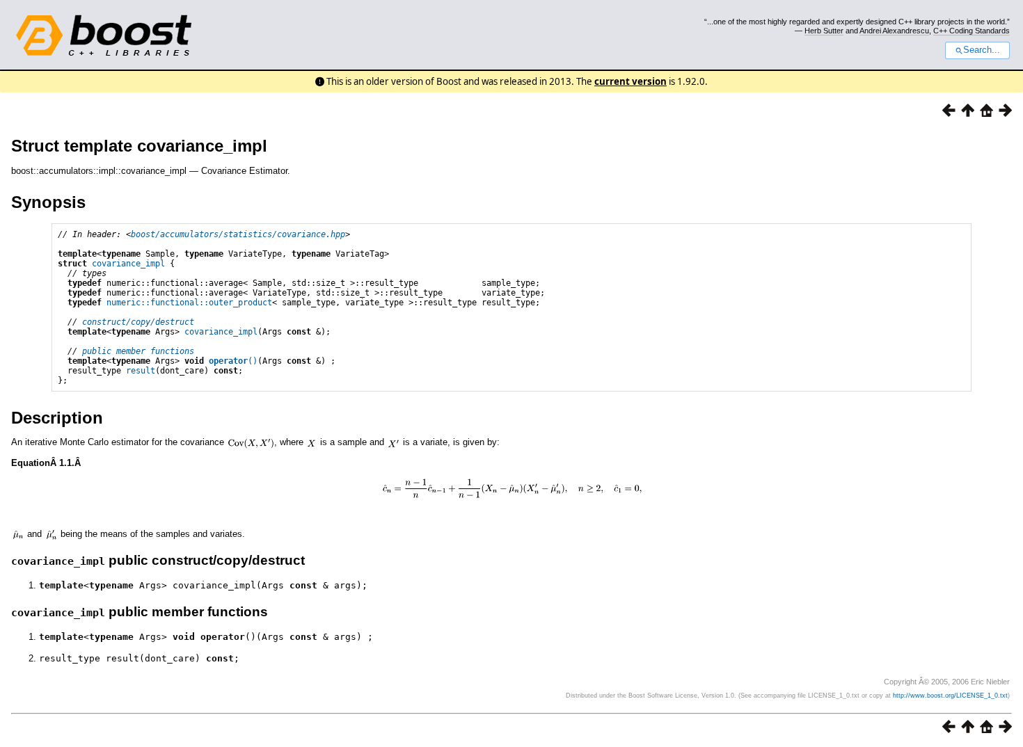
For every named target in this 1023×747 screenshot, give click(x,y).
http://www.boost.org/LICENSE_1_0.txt (950, 695)
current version (630, 81)
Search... (981, 50)
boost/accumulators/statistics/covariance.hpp (238, 234)
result (140, 371)
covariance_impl (128, 263)
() (233, 361)
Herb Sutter (823, 30)
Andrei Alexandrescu (894, 30)
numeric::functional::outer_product (189, 302)
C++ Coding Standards (971, 30)
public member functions (138, 351)
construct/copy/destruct (138, 322)
